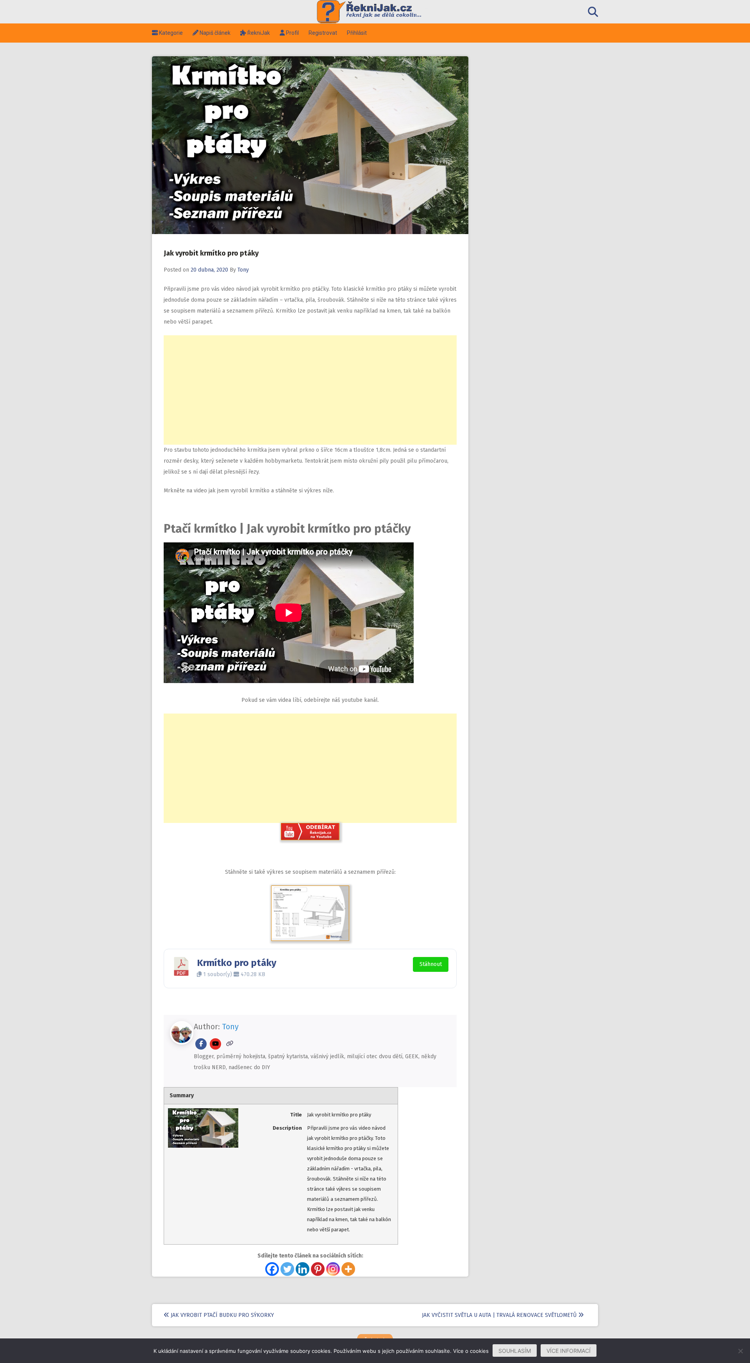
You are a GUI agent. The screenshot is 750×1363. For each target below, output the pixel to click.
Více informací (568, 1350)
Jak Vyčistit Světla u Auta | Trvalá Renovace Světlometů (500, 1315)
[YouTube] (215, 1044)
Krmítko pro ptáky (236, 962)
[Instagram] (333, 1269)
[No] (740, 1351)
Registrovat (323, 33)
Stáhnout (431, 964)
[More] (348, 1269)
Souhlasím (514, 1350)
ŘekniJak (255, 33)
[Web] (230, 1044)
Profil (289, 33)
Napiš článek (211, 33)
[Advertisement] (310, 390)
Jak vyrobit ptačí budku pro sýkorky (221, 1315)
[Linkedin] (302, 1269)
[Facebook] (201, 1044)
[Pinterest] (318, 1269)
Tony (243, 270)
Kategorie (167, 33)
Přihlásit (357, 33)
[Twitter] (287, 1269)
